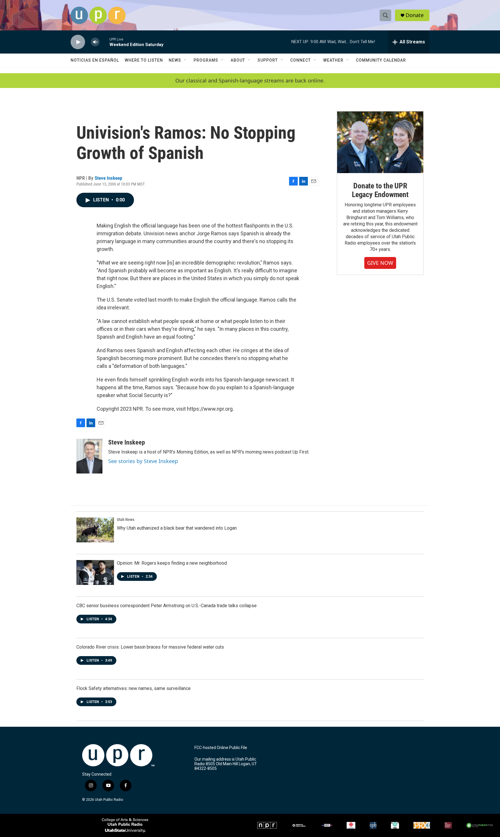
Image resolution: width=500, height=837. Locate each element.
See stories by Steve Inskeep (143, 461)
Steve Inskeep (108, 178)
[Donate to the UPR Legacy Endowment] (380, 142)
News (175, 60)
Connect (300, 60)
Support (268, 60)
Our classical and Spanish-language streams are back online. (250, 81)
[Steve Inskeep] (89, 456)
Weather (333, 60)
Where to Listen (144, 60)
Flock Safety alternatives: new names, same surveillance (133, 688)
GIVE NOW (380, 262)
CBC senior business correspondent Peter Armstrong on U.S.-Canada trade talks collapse (166, 605)
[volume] (95, 42)
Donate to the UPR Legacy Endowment (380, 190)
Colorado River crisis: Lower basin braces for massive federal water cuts (150, 647)
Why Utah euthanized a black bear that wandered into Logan (177, 528)
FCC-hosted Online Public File (220, 748)
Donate (415, 15)
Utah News (125, 519)
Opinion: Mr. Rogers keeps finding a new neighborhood (172, 563)
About (238, 60)
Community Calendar (381, 60)
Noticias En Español (95, 60)
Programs (206, 60)
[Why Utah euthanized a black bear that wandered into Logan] (95, 529)
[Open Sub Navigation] (185, 60)
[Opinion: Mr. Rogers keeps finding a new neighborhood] (95, 572)
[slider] (104, 42)
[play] (77, 42)
